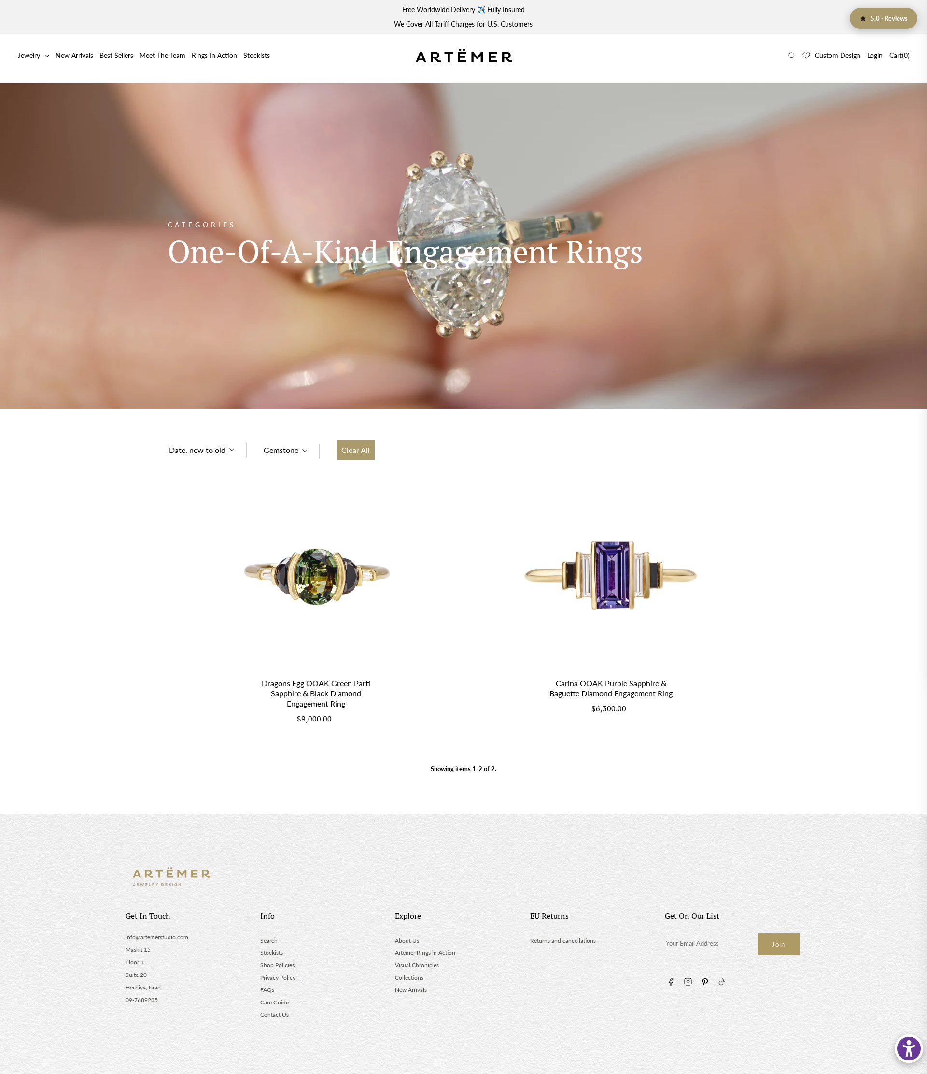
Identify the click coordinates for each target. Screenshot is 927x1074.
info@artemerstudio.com (157, 937)
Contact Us (274, 1014)
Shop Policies (277, 965)
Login (875, 55)
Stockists (256, 55)
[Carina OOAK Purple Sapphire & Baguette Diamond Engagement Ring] (611, 578)
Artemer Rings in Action (425, 952)
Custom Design (837, 55)
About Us (407, 940)
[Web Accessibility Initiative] (909, 1049)
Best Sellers (116, 55)
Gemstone (281, 449)
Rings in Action (214, 55)
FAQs (267, 989)
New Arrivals (74, 55)
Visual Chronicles (417, 965)
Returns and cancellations (563, 940)
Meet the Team (162, 55)
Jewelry (29, 55)
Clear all (355, 449)
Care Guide (274, 1002)
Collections (409, 977)
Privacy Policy (277, 977)
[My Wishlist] (806, 55)
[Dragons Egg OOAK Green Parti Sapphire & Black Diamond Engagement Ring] (316, 578)
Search (269, 940)
